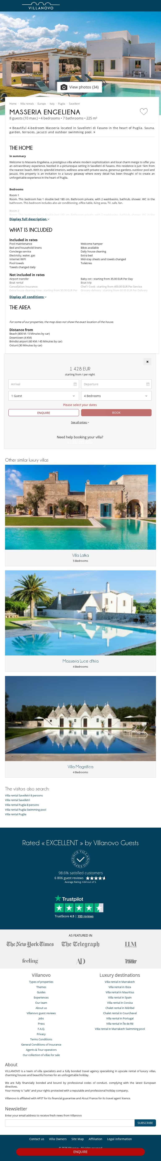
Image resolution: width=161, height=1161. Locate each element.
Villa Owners (58, 1139)
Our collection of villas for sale (41, 1055)
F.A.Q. (41, 1029)
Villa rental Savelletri (17, 800)
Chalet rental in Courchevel (120, 1013)
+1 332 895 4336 (80, 442)
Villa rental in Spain (120, 997)
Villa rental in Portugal (120, 1018)
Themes (41, 987)
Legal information (119, 1139)
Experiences (41, 997)
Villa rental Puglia (15, 814)
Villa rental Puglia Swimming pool (25, 810)
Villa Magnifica (80, 766)
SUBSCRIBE (145, 1123)
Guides (41, 992)
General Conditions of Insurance (41, 1044)
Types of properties (41, 982)
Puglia (61, 103)
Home (13, 103)
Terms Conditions (41, 1039)
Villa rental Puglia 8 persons (22, 805)
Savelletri (74, 103)
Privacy (41, 1034)
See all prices (79, 422)
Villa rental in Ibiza (120, 987)
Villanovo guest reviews (41, 1013)
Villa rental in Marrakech (120, 982)
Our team (41, 1003)
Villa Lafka (80, 555)
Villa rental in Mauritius (120, 992)
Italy (52, 103)
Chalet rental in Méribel (119, 1008)
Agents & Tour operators (41, 1050)
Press (41, 1023)
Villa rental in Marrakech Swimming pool (120, 1029)
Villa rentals (27, 103)
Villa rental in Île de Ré (119, 1023)
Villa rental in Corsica (120, 1003)
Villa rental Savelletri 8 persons (24, 795)
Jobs (41, 1018)
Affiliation (95, 1139)
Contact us (36, 1139)
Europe (42, 103)
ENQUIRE (43, 413)
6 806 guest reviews (69, 878)
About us (41, 1008)
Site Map (77, 1139)
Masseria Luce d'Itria (81, 661)
